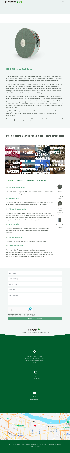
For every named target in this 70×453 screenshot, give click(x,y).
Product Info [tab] (19, 180)
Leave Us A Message (35, 318)
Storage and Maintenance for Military (57, 165)
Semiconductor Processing (57, 150)
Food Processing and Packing (13, 165)
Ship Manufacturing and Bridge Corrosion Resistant (27, 165)
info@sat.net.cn (34, 399)
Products (12, 16)
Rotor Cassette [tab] (41, 180)
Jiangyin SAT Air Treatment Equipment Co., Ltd (35, 332)
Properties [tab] (10, 180)
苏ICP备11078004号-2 (48, 444)
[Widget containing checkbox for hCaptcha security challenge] (20, 310)
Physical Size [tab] (30, 180)
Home (6, 16)
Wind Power (27, 150)
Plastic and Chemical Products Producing (42, 165)
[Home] (13, 2)
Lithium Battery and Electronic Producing (42, 150)
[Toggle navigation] (63, 2)
